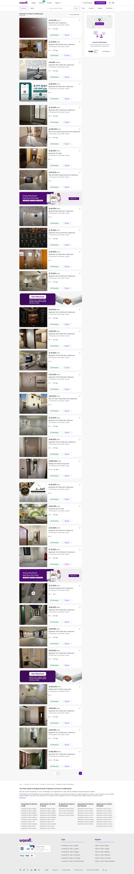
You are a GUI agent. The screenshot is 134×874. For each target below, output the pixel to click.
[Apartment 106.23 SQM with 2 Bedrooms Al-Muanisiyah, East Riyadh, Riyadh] (33, 124)
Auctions (41, 3)
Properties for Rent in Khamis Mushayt (29, 828)
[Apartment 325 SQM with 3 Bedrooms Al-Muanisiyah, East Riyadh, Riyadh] (33, 269)
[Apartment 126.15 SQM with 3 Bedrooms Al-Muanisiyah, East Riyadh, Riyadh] (33, 646)
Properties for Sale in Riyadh (69, 845)
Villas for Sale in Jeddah (102, 848)
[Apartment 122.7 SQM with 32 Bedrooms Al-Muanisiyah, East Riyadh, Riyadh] (33, 768)
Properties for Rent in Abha (28, 826)
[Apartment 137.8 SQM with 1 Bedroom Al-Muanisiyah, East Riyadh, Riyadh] (33, 435)
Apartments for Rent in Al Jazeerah (86, 815)
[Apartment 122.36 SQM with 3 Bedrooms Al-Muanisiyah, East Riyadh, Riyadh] (33, 747)
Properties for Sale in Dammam (70, 855)
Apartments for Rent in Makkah (48, 813)
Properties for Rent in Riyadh (47, 784)
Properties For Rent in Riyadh (28, 808)
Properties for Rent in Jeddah (28, 810)
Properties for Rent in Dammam (29, 819)
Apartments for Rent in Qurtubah (86, 808)
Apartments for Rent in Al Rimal (85, 824)
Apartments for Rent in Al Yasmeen (104, 808)
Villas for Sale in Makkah (102, 852)
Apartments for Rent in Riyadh (47, 808)
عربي (106, 870)
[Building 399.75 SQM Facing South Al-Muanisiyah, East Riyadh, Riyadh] (33, 704)
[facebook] (28, 870)
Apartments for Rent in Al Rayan (86, 819)
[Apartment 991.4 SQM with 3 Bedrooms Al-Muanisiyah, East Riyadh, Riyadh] (33, 79)
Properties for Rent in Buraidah (29, 824)
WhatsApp (55, 35)
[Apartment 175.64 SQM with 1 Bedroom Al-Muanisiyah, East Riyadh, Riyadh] (33, 391)
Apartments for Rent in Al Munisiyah (86, 810)
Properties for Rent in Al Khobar (29, 815)
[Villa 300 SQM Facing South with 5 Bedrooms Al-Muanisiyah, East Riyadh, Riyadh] (33, 189)
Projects (49, 3)
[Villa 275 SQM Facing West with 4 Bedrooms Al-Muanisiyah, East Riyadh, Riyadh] (33, 413)
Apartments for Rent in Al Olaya (104, 826)
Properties (23, 8)
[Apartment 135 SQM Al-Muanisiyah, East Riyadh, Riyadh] (33, 168)
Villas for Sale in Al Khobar (103, 858)
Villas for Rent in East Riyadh (66, 813)
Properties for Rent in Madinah (29, 817)
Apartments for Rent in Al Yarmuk (86, 817)
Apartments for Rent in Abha (47, 826)
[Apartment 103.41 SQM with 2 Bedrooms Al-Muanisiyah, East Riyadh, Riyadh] (33, 624)
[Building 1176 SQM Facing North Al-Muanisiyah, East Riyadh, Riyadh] (33, 478)
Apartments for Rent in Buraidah (48, 824)
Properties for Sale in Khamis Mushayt (72, 861)
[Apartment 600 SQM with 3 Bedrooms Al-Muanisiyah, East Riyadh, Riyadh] (33, 101)
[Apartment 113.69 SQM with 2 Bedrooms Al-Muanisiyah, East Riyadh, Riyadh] (33, 370)
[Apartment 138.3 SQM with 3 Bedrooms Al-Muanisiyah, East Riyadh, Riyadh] (33, 725)
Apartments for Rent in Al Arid (103, 819)
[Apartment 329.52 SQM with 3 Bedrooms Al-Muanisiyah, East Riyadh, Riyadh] (33, 456)
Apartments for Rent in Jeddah (48, 810)
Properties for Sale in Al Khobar (70, 858)
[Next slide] (114, 816)
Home (20, 784)
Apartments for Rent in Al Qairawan (104, 813)
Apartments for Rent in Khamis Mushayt (48, 828)
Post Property (88, 3)
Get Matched (105, 51)
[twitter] (39, 870)
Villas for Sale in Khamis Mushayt (105, 861)
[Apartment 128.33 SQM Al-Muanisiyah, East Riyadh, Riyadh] (33, 523)
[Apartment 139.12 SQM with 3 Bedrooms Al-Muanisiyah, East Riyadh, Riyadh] (33, 348)
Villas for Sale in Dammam (102, 855)
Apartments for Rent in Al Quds (85, 813)
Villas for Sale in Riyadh (102, 845)
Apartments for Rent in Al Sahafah (104, 815)
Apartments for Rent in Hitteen (104, 810)
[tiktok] (24, 870)
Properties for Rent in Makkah (29, 813)
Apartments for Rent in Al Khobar (48, 819)
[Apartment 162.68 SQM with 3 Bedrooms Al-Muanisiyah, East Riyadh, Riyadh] (33, 58)
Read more (22, 798)
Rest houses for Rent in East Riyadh (67, 815)
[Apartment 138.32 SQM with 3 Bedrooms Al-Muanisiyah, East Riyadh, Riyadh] (33, 247)
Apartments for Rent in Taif (47, 821)
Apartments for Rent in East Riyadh (67, 808)
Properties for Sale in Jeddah (70, 848)
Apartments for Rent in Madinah (48, 815)
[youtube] (35, 870)
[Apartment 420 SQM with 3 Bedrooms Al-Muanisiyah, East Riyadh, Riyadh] (33, 501)
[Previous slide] (19, 816)
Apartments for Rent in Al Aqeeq (104, 821)
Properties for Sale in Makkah (70, 852)
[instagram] (20, 870)
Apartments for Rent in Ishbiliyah (86, 821)
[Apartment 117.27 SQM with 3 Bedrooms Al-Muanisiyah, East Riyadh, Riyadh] (33, 667)
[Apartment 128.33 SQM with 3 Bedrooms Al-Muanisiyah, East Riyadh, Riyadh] (33, 326)
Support (57, 3)
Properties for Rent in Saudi (31, 784)
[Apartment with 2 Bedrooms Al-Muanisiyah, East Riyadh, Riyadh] (33, 37)
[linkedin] (31, 870)
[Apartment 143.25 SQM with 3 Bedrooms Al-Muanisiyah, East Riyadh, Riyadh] (33, 566)
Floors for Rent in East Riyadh (66, 810)
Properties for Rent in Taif (27, 821)
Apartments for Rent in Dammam (48, 817)
